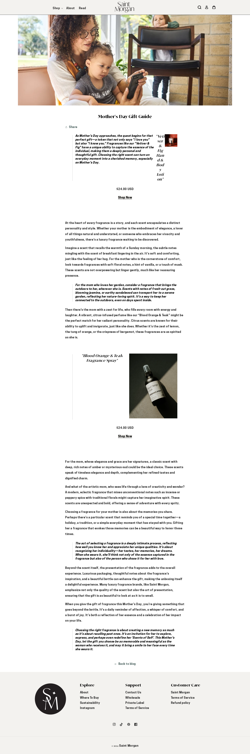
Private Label (134, 703)
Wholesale (132, 697)
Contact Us (133, 692)
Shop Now (125, 197)
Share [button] (73, 127)
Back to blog (127, 664)
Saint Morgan (180, 692)
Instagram (87, 708)
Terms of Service (137, 708)
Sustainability (90, 703)
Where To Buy (89, 697)
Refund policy (180, 703)
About (84, 692)
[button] (57, 8)
